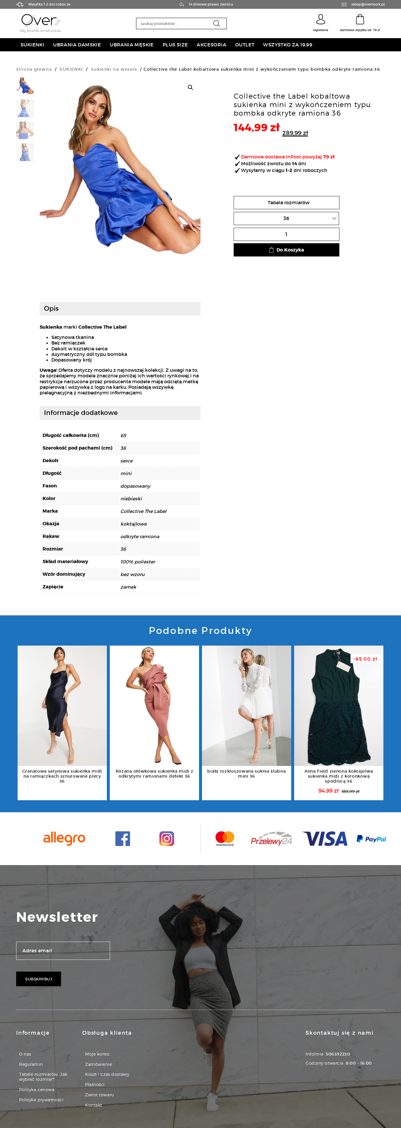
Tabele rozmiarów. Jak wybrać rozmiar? (43, 1077)
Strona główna (34, 69)
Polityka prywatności (41, 1099)
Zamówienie (98, 1064)
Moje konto (97, 1053)
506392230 (338, 1054)
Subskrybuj (38, 979)
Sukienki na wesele (114, 69)
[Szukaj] (216, 23)
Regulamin (31, 1064)
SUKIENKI (71, 69)
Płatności (95, 1084)
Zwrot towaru (99, 1094)
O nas (25, 1053)
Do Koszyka (290, 250)
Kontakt (93, 1104)
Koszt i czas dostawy (107, 1074)
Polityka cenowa (36, 1089)
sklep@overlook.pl (368, 4)
